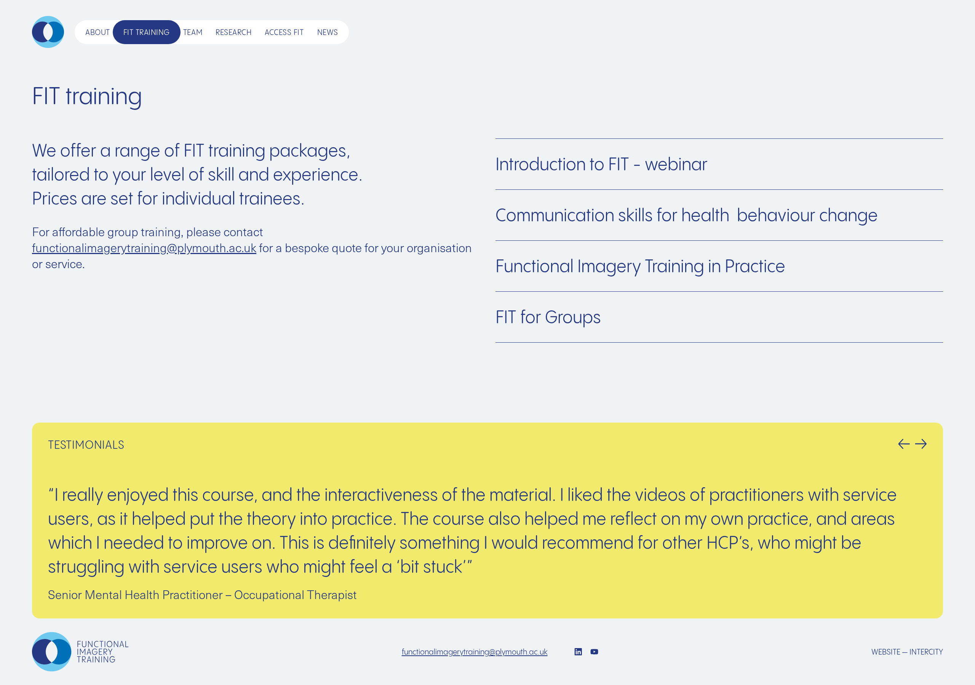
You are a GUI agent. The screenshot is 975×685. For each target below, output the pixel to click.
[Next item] (920, 444)
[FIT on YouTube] (594, 652)
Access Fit (284, 32)
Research (233, 32)
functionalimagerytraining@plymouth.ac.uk (144, 247)
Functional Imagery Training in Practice (640, 266)
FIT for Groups (548, 317)
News (327, 32)
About (97, 32)
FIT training (146, 32)
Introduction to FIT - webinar (601, 164)
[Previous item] (906, 444)
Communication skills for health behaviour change (686, 215)
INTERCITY (926, 651)
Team (192, 32)
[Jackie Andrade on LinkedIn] (578, 652)
